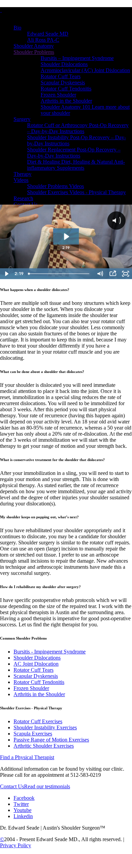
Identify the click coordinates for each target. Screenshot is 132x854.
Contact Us (12, 786)
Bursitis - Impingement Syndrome (50, 651)
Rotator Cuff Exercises (38, 721)
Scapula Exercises (33, 733)
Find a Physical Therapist (27, 757)
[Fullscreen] (125, 273)
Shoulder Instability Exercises (45, 727)
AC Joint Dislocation (36, 664)
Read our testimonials (47, 786)
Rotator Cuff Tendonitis (39, 682)
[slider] (59, 273)
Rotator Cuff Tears (33, 670)
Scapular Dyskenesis (36, 676)
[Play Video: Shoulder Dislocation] (66, 236)
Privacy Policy (15, 845)
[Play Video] (6, 273)
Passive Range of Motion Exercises (51, 740)
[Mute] (99, 273)
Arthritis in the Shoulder (39, 694)
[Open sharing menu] (112, 273)
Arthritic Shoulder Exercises (44, 746)
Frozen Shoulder (31, 688)
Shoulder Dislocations (37, 658)
